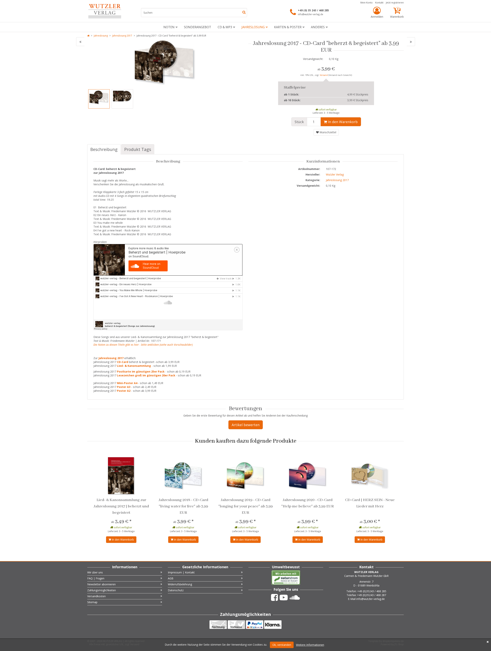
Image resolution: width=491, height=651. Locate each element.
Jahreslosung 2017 (122, 35)
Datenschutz (176, 590)
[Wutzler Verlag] (104, 11)
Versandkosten (96, 596)
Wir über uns (95, 572)
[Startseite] (88, 35)
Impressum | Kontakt (181, 572)
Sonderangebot (197, 27)
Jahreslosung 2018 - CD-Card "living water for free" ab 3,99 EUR (183, 506)
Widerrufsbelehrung (180, 584)
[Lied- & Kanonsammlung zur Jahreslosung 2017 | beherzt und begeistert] (80, 41)
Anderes (318, 27)
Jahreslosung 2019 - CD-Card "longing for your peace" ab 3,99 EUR (245, 506)
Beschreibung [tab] (104, 149)
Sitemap (92, 602)
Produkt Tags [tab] (137, 149)
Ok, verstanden (281, 645)
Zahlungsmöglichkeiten (101, 590)
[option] (165, 62)
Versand (324, 75)
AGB (170, 578)
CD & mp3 (225, 27)
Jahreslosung (253, 27)
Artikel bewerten (246, 424)
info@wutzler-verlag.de (310, 14)
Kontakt (379, 2)
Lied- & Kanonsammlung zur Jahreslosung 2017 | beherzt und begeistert (121, 506)
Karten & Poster (288, 27)
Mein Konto (366, 2)
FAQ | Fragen (95, 578)
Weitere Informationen (310, 645)
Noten (169, 27)
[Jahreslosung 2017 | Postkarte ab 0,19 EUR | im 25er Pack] (411, 41)
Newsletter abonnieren (101, 584)
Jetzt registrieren (395, 2)
